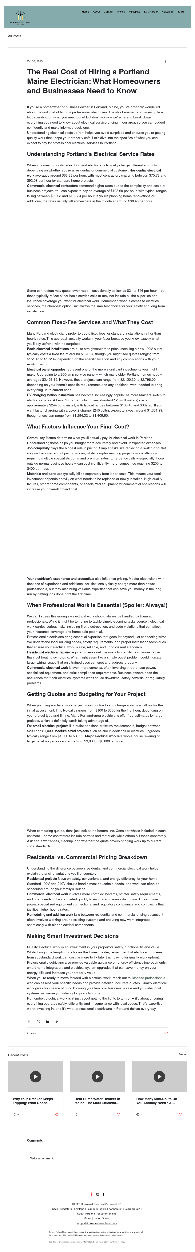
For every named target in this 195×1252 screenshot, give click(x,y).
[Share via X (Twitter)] (38, 1021)
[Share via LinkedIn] (47, 1021)
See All (183, 1054)
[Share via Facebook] (29, 1021)
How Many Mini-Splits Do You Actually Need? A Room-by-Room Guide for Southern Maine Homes (157, 1101)
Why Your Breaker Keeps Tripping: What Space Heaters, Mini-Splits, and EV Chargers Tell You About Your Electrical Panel (35, 1101)
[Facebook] (103, 1194)
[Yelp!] (92, 1194)
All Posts (14, 36)
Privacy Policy (119, 1242)
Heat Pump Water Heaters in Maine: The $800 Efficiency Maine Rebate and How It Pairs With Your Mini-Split (97, 1101)
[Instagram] (98, 1194)
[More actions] (165, 61)
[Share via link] (57, 1021)
